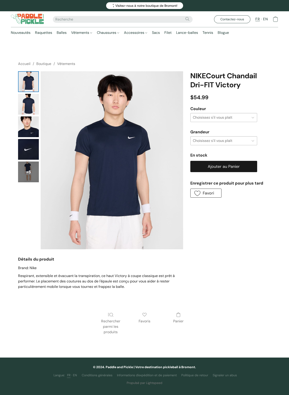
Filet (168, 32)
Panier (178, 321)
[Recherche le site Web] (187, 19)
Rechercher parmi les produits (110, 326)
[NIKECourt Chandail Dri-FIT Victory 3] (28, 149)
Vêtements (80, 32)
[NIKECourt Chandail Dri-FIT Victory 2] (28, 126)
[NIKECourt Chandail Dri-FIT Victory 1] (28, 104)
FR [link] (69, 375)
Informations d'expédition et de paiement (147, 375)
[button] (144, 5)
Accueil (24, 63)
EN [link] (75, 375)
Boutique (43, 63)
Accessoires (134, 32)
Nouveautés (20, 32)
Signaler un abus (225, 375)
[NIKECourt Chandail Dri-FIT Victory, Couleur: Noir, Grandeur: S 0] (28, 81)
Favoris (144, 321)
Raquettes (43, 32)
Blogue (223, 32)
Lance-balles (187, 32)
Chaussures (107, 32)
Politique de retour (194, 375)
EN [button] (265, 19)
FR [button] (257, 19)
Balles (62, 32)
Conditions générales (97, 375)
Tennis (208, 32)
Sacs (156, 32)
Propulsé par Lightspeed (144, 383)
